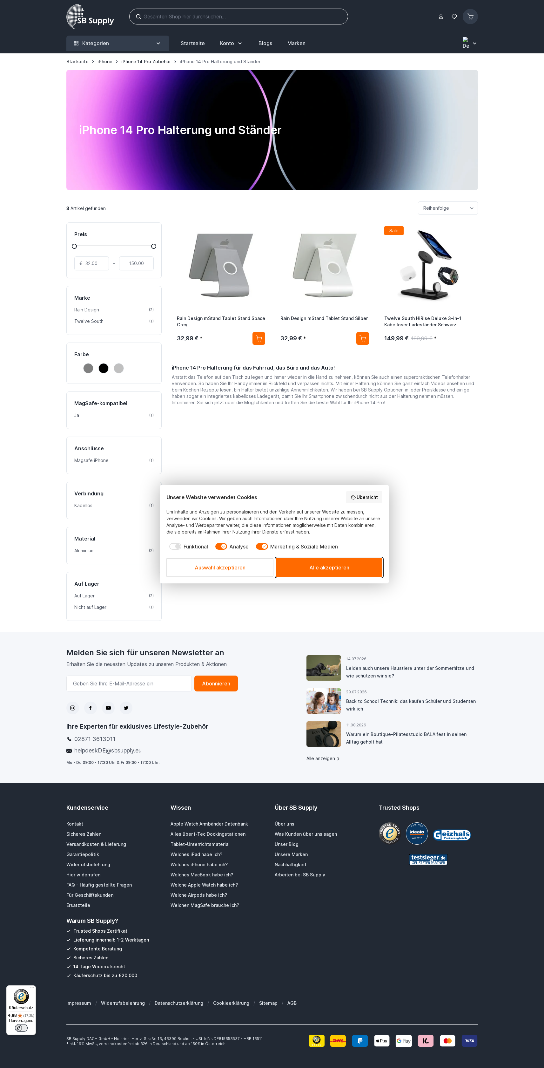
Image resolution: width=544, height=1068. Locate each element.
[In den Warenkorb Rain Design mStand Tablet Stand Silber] (362, 338)
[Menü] (32, 989)
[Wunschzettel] (454, 17)
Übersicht (367, 497)
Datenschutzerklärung (179, 1003)
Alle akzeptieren (329, 567)
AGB (292, 1003)
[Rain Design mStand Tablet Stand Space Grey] (221, 265)
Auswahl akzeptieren (220, 567)
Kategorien (95, 43)
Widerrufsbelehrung (123, 1003)
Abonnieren (216, 683)
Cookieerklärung (231, 1003)
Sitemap (268, 1003)
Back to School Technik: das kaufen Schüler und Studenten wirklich (411, 704)
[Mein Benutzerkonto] (441, 16)
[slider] (74, 246)
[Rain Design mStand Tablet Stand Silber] (324, 265)
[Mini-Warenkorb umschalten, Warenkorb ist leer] (470, 16)
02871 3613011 (95, 739)
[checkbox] (187, 546)
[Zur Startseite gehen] (90, 16)
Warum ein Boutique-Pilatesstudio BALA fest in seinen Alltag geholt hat (406, 738)
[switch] (21, 1028)
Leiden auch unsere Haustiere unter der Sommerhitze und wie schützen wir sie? (410, 671)
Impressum (78, 1003)
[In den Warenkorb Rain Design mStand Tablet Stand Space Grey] (258, 338)
